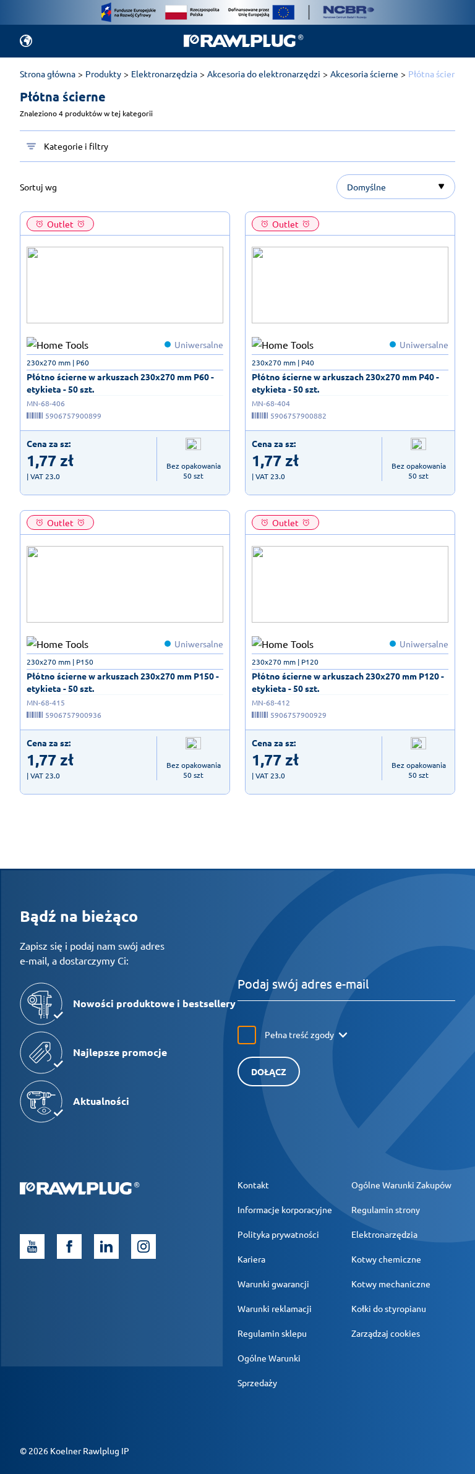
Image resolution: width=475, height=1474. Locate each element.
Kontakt (253, 1184)
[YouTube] (32, 1246)
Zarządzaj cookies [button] (385, 1333)
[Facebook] (69, 1246)
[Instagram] (143, 1246)
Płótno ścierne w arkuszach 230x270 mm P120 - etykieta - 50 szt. (348, 682)
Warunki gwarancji (273, 1283)
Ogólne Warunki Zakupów (401, 1184)
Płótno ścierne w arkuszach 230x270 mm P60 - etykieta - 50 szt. (120, 382)
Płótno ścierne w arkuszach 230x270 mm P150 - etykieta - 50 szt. (123, 682)
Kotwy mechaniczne (390, 1283)
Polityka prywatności (278, 1234)
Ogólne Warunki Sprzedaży (269, 1370)
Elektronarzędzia (384, 1234)
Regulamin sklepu (272, 1333)
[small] (124, 285)
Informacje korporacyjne (285, 1209)
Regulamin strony (385, 1209)
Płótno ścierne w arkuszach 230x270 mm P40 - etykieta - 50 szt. (345, 382)
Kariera (251, 1258)
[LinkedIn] (106, 1246)
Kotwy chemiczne (386, 1258)
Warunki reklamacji (275, 1308)
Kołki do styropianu (388, 1308)
